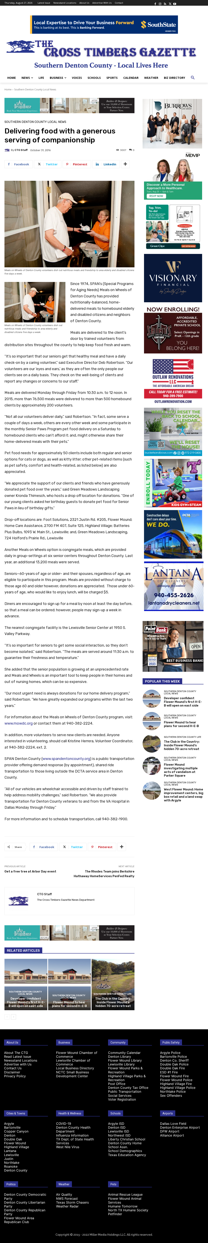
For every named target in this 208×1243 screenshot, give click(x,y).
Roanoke (10, 1166)
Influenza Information (72, 1135)
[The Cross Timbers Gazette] (104, 53)
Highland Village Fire (176, 1084)
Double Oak (13, 1139)
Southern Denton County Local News (35, 89)
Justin (8, 1159)
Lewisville (11, 1155)
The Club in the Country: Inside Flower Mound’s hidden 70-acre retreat (113, 1002)
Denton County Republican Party (24, 1212)
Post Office (116, 1084)
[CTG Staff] (7, 150)
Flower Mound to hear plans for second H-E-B (69, 1004)
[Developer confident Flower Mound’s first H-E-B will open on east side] (25, 984)
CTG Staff (21, 150)
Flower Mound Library (125, 1060)
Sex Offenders (171, 1095)
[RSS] (165, 2)
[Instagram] (160, 2)
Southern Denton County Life (113, 994)
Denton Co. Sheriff (174, 1060)
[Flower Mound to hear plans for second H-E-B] (69, 984)
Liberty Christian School (126, 1139)
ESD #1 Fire (169, 1072)
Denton (9, 1135)
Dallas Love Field (173, 1124)
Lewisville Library (121, 1064)
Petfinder (115, 1214)
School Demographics (125, 1151)
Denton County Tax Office (128, 1088)
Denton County (15, 1170)
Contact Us (13, 1068)
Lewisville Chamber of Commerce (73, 1062)
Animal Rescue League (125, 1194)
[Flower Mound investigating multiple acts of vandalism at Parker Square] (152, 766)
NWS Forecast (67, 1198)
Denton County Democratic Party (25, 1196)
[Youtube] (174, 2)
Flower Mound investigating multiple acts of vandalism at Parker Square (181, 770)
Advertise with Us (17, 1064)
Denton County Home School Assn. (125, 1145)
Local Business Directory (75, 1068)
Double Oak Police (174, 1064)
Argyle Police (170, 1053)
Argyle (9, 1124)
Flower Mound (15, 1143)
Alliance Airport (172, 1135)
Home (8, 89)
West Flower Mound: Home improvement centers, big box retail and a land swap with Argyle (183, 795)
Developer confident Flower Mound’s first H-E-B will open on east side (26, 1002)
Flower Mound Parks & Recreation (125, 1070)
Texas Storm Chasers (72, 1202)
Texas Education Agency (127, 1155)
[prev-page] (7, 1017)
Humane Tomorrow (123, 1206)
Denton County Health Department (73, 1129)
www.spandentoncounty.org (66, 758)
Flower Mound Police (176, 1080)
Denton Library (119, 1056)
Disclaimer (12, 1072)
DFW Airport (169, 1131)
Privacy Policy (15, 1076)
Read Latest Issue (17, 1056)
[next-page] (13, 1017)
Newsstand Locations (20, 1060)
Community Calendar (124, 1053)
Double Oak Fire (172, 1068)
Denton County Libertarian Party (24, 1204)
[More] (125, 164)
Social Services (119, 1095)
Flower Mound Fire (174, 1076)
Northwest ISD (119, 1135)
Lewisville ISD (118, 1131)
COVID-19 (63, 1124)
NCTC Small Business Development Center (72, 1074)
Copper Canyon (16, 1131)
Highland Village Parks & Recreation (127, 1078)
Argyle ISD (116, 1124)
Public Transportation (124, 1091)
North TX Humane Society (128, 1210)
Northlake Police (173, 1091)
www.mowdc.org (18, 723)
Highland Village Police (177, 1088)
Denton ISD (117, 1127)
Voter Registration (122, 1099)
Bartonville (12, 1127)
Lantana (10, 1151)
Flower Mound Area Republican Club (19, 1220)
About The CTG (16, 1053)
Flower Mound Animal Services (124, 1200)
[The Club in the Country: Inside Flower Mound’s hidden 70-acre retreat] (113, 984)
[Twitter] (169, 2)
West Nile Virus (67, 1147)
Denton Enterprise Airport (180, 1127)
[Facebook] (155, 2)
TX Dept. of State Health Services (75, 1141)
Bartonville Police (173, 1056)
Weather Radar (67, 1206)
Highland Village (16, 1147)
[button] (193, 78)
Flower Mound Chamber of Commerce (76, 1055)
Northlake (11, 1163)
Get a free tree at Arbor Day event (30, 871)
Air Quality (64, 1194)
